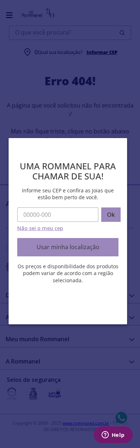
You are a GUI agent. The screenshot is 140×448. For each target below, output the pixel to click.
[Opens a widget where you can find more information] (113, 435)
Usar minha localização (68, 247)
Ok (111, 215)
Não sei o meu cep (40, 228)
